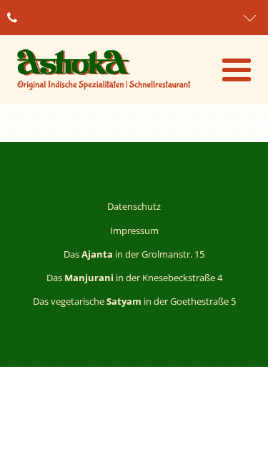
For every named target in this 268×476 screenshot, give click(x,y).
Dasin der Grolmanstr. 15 (134, 254)
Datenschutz (134, 206)
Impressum (134, 230)
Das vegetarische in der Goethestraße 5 (134, 301)
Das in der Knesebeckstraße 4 (134, 277)
